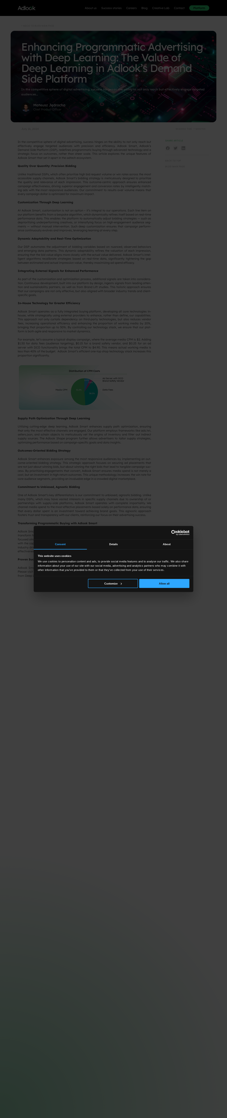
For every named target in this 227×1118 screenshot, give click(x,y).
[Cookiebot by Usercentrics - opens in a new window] (173, 532)
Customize (111, 583)
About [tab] (167, 544)
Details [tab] (113, 544)
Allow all (164, 583)
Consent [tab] (60, 544)
